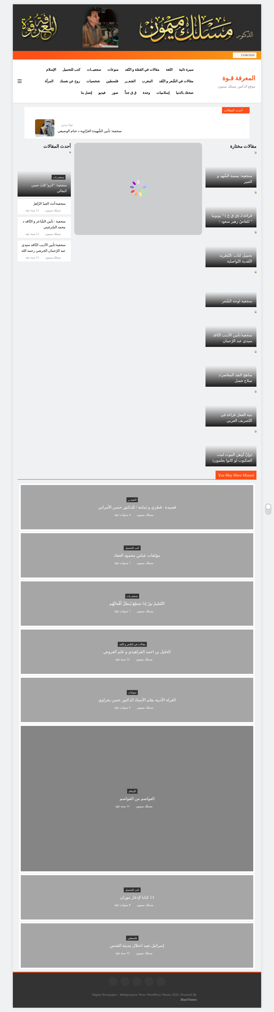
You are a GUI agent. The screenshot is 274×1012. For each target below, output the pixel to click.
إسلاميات (163, 92)
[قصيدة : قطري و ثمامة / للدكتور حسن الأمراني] (137, 526)
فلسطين (112, 81)
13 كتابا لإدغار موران (137, 897)
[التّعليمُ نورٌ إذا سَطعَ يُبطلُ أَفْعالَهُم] (137, 623)
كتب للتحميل (71, 69)
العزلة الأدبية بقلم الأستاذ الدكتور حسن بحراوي (137, 700)
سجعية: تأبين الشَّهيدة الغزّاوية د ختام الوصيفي (90, 131)
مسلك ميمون (53, 210)
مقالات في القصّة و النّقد (142, 69)
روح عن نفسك (70, 81)
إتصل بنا (86, 92)
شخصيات (93, 81)
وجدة (146, 92)
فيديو (102, 92)
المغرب (147, 81)
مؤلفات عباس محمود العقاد (137, 555)
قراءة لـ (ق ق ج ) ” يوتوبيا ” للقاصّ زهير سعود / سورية (232, 221)
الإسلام (51, 69)
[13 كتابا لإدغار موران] (137, 917)
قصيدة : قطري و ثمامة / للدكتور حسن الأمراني (137, 507)
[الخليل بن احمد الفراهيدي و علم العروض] (137, 671)
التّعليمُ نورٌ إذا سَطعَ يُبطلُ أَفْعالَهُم (137, 603)
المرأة (49, 81)
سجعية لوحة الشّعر (237, 301)
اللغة (169, 69)
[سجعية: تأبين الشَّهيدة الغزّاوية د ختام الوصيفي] (44, 127)
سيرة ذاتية (186, 69)
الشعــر (130, 81)
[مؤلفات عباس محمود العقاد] (137, 575)
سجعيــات (94, 69)
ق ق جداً (130, 92)
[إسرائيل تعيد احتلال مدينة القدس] (137, 965)
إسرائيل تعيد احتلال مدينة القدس (137, 945)
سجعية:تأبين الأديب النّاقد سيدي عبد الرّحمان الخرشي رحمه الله (232, 341)
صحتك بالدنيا (185, 92)
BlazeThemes (189, 999)
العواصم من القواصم (137, 798)
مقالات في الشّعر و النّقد (176, 81)
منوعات (113, 69)
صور (115, 92)
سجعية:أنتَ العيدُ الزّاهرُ (49, 203)
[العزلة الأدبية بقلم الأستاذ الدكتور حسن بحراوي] (137, 719)
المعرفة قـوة (238, 78)
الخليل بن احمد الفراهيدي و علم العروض (137, 651)
